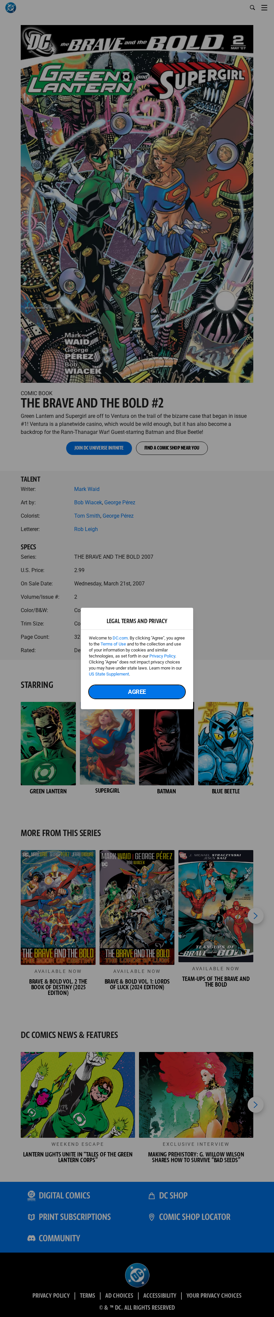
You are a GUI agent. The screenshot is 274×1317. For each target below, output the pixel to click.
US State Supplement (109, 674)
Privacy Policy (162, 655)
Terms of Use (113, 643)
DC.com (120, 637)
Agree (137, 691)
